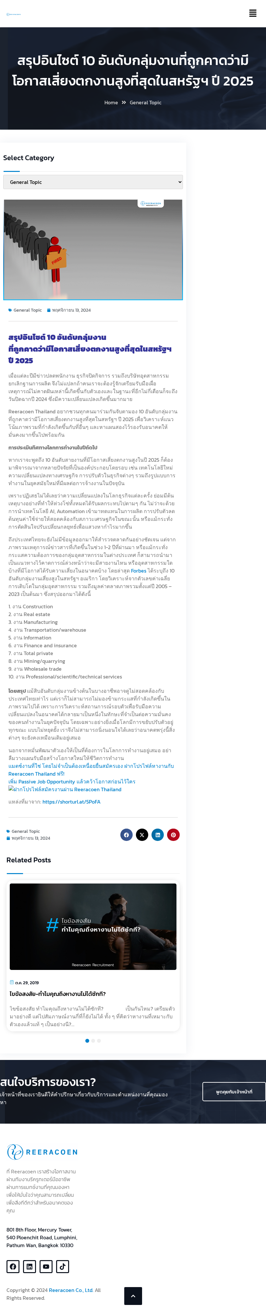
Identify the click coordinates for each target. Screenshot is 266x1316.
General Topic (146, 102)
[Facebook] (12, 1266)
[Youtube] (46, 1266)
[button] (126, 835)
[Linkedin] (29, 1266)
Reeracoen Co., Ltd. (71, 1290)
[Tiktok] (62, 1266)
